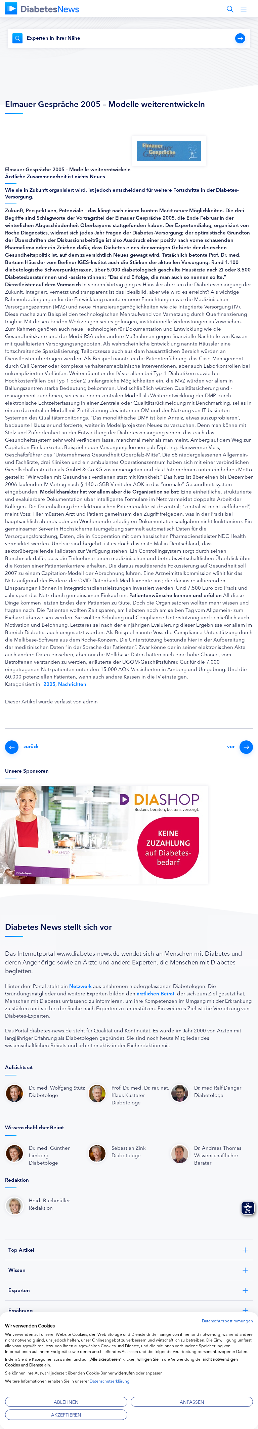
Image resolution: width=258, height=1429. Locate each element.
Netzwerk (80, 985)
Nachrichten (72, 683)
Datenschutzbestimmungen (227, 1320)
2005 (49, 683)
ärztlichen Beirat (155, 993)
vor (230, 745)
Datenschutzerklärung (110, 1381)
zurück (31, 745)
